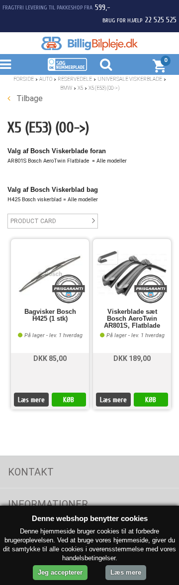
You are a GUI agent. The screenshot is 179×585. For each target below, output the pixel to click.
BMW (66, 88)
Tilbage (28, 98)
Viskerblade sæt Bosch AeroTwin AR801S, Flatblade (132, 319)
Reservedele (75, 79)
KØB (68, 400)
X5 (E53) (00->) (104, 88)
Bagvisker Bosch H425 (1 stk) (50, 315)
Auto (45, 79)
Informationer (48, 504)
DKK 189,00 (132, 358)
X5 (80, 88)
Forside (23, 79)
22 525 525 (161, 19)
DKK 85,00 (50, 358)
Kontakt (31, 472)
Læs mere (31, 400)
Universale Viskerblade (129, 79)
